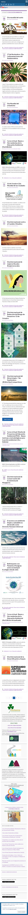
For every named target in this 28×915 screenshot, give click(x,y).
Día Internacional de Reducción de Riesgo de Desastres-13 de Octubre (13, 315)
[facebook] (3, 4)
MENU (3, 2)
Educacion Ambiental (7, 425)
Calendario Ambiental (9, 47)
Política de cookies (12, 909)
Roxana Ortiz (6, 148)
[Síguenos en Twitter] (6, 4)
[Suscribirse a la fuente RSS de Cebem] (1, 4)
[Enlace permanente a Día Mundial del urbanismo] (14, 117)
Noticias (16, 19)
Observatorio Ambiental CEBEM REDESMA (12, 48)
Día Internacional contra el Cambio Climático (16, 223)
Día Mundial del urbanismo (13, 105)
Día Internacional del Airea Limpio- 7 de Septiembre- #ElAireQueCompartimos (12, 379)
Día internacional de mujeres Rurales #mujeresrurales (14, 264)
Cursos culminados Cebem (15, 148)
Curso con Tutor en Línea (15, 443)
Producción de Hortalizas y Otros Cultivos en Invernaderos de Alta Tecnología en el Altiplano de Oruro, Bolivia (13, 856)
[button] (27, 1)
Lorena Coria (11, 19)
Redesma (4, 471)
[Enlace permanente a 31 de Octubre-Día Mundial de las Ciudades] (14, 194)
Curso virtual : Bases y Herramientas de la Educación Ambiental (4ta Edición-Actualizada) (13, 617)
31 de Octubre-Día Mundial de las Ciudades (16, 185)
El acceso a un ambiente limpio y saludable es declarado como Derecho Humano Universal (13, 524)
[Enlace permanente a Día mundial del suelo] (14, 28)
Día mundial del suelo (15, 17)
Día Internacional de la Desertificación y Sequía (16, 658)
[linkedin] (11, 4)
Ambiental (6, 178)
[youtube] (8, 4)
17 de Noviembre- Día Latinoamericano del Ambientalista (15, 56)
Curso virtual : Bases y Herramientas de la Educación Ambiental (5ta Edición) (13, 144)
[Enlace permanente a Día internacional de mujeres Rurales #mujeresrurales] (14, 282)
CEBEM (5, 469)
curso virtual (10, 469)
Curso (10, 178)
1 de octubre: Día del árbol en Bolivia (10, 833)
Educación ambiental (18, 47)
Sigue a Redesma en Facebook (10, 887)
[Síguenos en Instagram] (13, 4)
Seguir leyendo (7, 419)
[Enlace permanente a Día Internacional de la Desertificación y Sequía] (14, 670)
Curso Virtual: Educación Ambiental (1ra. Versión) (13, 852)
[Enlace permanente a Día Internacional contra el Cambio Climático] (14, 236)
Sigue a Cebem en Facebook (9, 872)
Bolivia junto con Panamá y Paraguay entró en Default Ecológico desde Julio (12, 567)
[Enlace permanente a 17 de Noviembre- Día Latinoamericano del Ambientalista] (14, 72)
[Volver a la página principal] (14, 7)
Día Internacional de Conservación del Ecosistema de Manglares (12, 480)
